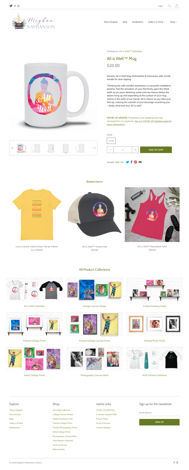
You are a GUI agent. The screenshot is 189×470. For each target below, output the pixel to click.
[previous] (13, 148)
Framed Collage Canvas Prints (94, 340)
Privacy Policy (102, 419)
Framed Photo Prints (154, 340)
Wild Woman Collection (154, 375)
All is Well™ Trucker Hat (94, 214)
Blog (11, 419)
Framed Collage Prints (34, 340)
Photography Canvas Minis (94, 375)
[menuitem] (111, 22)
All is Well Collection (34, 306)
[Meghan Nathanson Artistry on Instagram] (18, 6)
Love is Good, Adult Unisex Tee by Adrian (36, 214)
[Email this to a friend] (140, 162)
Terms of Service (60, 445)
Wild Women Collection (63, 440)
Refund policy (59, 449)
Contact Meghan (103, 427)
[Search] (170, 6)
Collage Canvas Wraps (94, 306)
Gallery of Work (16, 423)
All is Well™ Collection (130, 51)
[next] (94, 148)
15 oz (111, 141)
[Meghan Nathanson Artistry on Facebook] (15, 6)
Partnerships (15, 414)
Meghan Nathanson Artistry (29, 462)
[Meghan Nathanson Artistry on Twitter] (11, 5)
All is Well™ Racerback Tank (152, 214)
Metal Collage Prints (34, 375)
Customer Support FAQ (106, 414)
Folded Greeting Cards (154, 306)
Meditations (14, 427)
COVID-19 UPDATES (105, 410)
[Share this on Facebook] (131, 162)
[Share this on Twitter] (127, 162)
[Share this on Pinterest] (135, 162)
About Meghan (16, 410)
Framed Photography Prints (65, 427)
